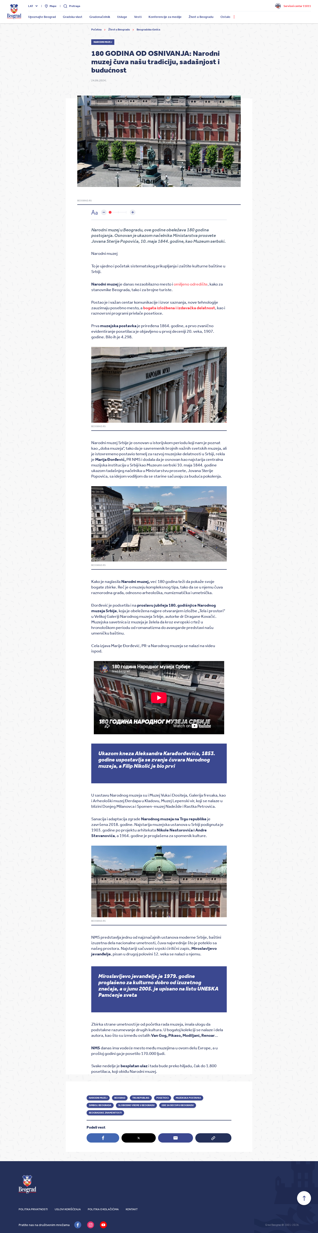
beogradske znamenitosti (105, 1112)
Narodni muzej (98, 1098)
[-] (104, 212)
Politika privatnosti (33, 1209)
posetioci (162, 1098)
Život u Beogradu (119, 29)
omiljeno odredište (191, 284)
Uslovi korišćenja (68, 1209)
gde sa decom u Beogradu (178, 1105)
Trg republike (140, 1098)
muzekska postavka (188, 1098)
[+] (132, 212)
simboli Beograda (100, 1105)
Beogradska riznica (148, 29)
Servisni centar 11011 (297, 6)
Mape (53, 6)
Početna (96, 29)
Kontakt (132, 1209)
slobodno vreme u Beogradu (136, 1105)
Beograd (119, 1098)
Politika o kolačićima (103, 1209)
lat (30, 6)
